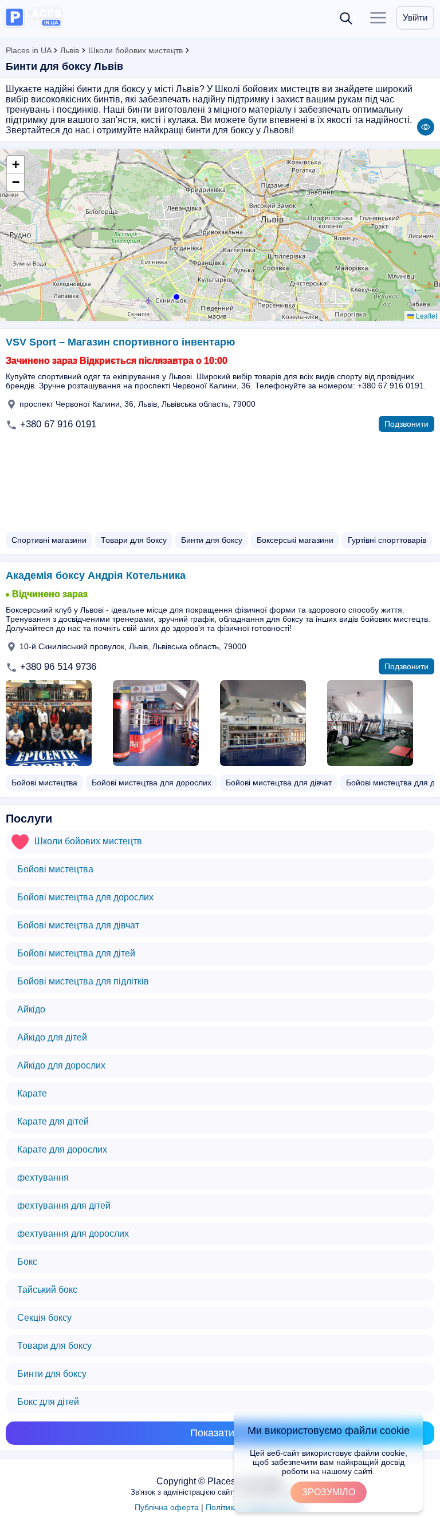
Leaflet (425, 315)
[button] (175, 296)
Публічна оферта (167, 1507)
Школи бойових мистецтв (135, 50)
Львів (69, 50)
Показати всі (220, 1433)
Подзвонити (406, 423)
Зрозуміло (328, 1492)
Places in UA (28, 50)
